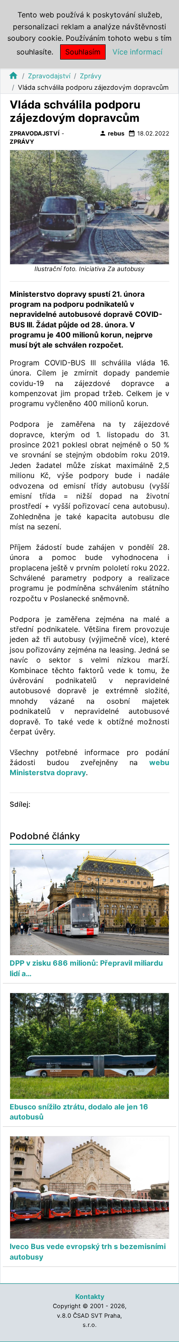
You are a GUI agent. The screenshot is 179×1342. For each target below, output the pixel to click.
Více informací (137, 51)
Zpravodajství (49, 76)
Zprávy (90, 76)
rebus (111, 133)
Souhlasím (83, 51)
